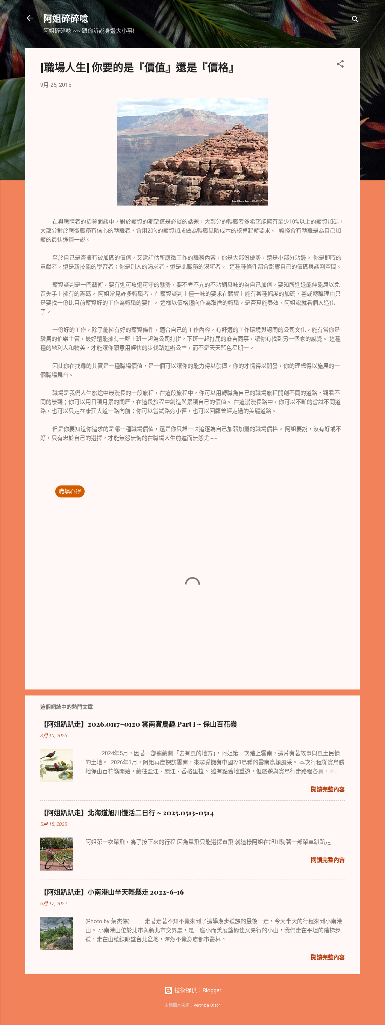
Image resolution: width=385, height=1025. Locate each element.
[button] (340, 65)
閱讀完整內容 (328, 789)
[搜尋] (355, 20)
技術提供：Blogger (197, 990)
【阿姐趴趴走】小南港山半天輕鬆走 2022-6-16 (112, 891)
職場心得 (70, 491)
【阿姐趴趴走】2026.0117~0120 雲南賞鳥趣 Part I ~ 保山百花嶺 (138, 724)
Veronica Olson (207, 1005)
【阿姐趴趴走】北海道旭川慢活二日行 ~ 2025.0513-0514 (127, 812)
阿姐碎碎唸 (65, 18)
